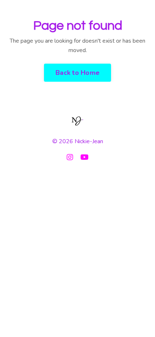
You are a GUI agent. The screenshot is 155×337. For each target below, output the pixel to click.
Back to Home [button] (77, 72)
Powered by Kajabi (77, 175)
